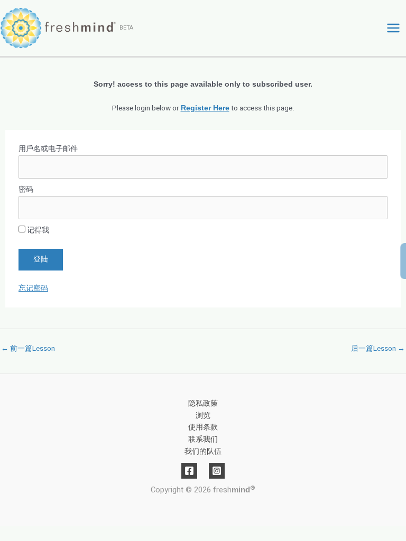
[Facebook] (189, 471)
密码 (26, 189)
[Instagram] (217, 471)
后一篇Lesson (378, 348)
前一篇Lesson (28, 348)
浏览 (203, 416)
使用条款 (203, 427)
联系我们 (203, 439)
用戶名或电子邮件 (48, 149)
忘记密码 (33, 288)
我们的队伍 (203, 451)
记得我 (37, 230)
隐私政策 (203, 403)
